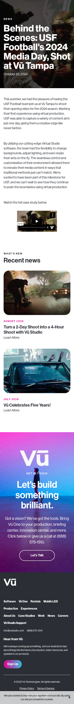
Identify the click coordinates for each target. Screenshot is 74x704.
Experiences (29, 608)
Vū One (23, 601)
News (51, 615)
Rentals (36, 601)
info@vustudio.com (14, 630)
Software (10, 601)
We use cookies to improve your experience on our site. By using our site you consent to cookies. (37, 697)
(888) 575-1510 (35, 630)
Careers (63, 615)
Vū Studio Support (15, 623)
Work (41, 615)
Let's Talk (37, 555)
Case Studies (26, 615)
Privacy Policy (27, 688)
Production (11, 608)
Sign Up (12, 664)
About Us (9, 615)
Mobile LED (50, 601)
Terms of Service (45, 688)
